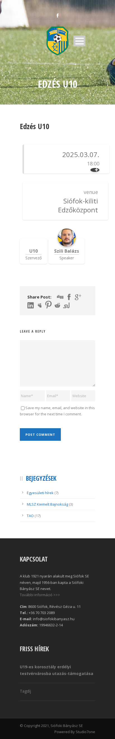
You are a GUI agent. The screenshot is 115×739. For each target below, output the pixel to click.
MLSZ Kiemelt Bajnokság (47, 504)
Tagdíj (25, 691)
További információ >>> (40, 594)
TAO (30, 515)
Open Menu (79, 40)
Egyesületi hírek (40, 492)
